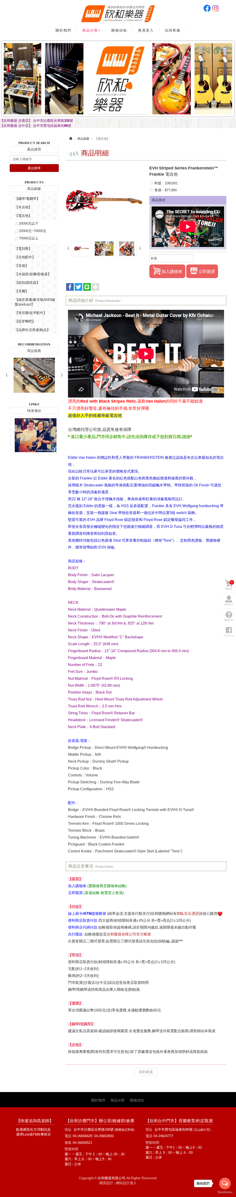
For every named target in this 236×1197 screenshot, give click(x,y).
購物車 (229, 585)
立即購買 (206, 271)
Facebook (207, 8)
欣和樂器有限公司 (118, 13)
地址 (68, 1129)
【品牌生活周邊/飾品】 (32, 330)
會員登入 (228, 604)
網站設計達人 (126, 1183)
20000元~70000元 (32, 231)
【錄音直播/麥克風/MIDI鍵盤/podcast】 (35, 302)
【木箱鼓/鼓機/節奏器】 (33, 274)
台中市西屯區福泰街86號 (182, 1129)
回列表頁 (146, 1072)
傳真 (68, 1143)
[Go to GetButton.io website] (225, 1192)
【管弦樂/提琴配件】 (31, 313)
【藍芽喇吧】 (25, 321)
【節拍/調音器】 (27, 283)
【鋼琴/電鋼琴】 (27, 198)
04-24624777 (163, 1136)
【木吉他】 (23, 207)
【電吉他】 (23, 216)
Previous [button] (7, 83)
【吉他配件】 (25, 257)
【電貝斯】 (23, 248)
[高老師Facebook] (34, 435)
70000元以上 (28, 238)
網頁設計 (106, 1183)
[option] (118, 83)
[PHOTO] (104, 201)
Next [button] (229, 83)
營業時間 (71, 1149)
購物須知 (228, 620)
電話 (68, 1136)
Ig (215, 8)
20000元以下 (28, 223)
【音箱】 (22, 265)
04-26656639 (82, 1136)
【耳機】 (22, 291)
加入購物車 (172, 271)
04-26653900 (104, 1136)
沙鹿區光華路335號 (109, 1129)
